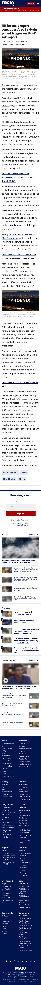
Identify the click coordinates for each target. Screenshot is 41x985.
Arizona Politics (24, 792)
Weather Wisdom (25, 764)
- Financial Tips (7, 797)
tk (22, 961)
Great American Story (24, 826)
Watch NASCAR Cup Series (25, 929)
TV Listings (22, 870)
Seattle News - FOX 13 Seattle (8, 863)
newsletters (34, 961)
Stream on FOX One (24, 914)
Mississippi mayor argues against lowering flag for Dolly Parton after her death (25, 588)
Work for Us (23, 875)
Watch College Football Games (24, 922)
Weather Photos (24, 761)
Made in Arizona (7, 825)
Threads (4, 929)
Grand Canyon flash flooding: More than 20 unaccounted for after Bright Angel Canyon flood (26, 579)
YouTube (5, 916)
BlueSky (4, 931)
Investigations (6, 822)
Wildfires (22, 751)
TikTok (4, 918)
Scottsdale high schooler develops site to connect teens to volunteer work (19, 687)
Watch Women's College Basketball (25, 942)
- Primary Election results (25, 788)
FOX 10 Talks (23, 820)
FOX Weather (23, 767)
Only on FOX (7, 804)
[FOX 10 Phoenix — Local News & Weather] (8, 3)
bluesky (26, 961)
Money (5, 781)
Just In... (5, 534)
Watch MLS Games (25, 950)
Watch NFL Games (25, 918)
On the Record (24, 833)
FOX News (15, 41)
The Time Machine (25, 835)
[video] (20, 674)
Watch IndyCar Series (24, 933)
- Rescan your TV (24, 873)
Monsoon (22, 746)
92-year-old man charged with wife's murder (14, 723)
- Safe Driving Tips (8, 776)
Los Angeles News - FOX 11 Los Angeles (8, 854)
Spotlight (5, 837)
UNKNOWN (23, 838)
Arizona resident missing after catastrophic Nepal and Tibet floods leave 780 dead (14, 695)
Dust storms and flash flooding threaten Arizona (12, 704)
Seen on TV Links (7, 768)
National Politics (24, 797)
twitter (10, 961)
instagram (14, 961)
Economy (5, 787)
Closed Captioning (25, 853)
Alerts (22, 479)
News (24, 472)
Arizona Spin (6, 808)
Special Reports (7, 834)
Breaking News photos (24, 901)
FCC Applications (24, 863)
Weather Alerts (24, 756)
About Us (23, 847)
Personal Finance (7, 794)
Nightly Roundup (7, 763)
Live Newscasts (7, 886)
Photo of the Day (25, 905)
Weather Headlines (25, 749)
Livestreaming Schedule (6, 894)
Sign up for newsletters (23, 892)
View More (33, 534)
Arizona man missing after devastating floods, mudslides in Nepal (25, 598)
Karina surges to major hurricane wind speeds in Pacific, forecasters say (18, 561)
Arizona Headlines (8, 744)
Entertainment (23, 41)
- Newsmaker (23, 794)
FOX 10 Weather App (7, 901)
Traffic (4, 774)
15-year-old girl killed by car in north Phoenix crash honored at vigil (26, 650)
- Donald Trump (24, 799)
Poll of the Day (7, 766)
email (30, 961)
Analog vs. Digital (24, 810)
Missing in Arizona (8, 827)
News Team (23, 868)
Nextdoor (5, 934)
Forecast (22, 744)
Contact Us (22, 856)
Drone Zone (6, 820)
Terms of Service (22, 526)
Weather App (23, 759)
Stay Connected (24, 882)
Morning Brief (6, 761)
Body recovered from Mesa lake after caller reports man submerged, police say (26, 631)
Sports (4, 771)
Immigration (6, 756)
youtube (18, 961)
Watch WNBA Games (23, 947)
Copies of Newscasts (22, 859)
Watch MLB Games (25, 925)
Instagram (5, 921)
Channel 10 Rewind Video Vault (8, 814)
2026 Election (23, 785)
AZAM (4, 746)
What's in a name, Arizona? (25, 841)
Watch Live (31, 3)
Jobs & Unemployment (7, 791)
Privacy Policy (23, 524)
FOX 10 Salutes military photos (24, 897)
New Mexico (9, 479)
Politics (22, 781)
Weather (23, 740)
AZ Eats (21, 813)
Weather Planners (25, 754)
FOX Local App (7, 898)
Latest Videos (8, 660)
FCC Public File (24, 865)
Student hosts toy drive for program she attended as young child (14, 713)
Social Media (7, 913)
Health (4, 753)
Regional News (6, 848)
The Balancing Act (25, 815)
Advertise (22, 851)
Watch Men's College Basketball (25, 938)
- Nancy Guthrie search (7, 831)
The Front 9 (23, 823)
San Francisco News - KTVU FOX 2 (8, 858)
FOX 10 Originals (23, 806)
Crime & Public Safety (7, 750)
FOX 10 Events (24, 889)
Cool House (6, 817)
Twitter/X (5, 926)
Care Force (5, 810)
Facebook (5, 924)
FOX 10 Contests (24, 886)
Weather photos (24, 907)
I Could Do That (24, 830)
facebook (6, 961)
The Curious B (23, 818)
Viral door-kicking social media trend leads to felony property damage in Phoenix (25, 640)
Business (5, 785)
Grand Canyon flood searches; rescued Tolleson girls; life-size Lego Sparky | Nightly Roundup (26, 569)
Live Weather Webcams (6, 890)
